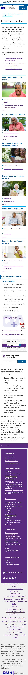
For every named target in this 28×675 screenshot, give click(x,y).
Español (5, 621)
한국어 (6, 624)
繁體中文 (13, 621)
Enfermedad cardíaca (9, 281)
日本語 (16, 635)
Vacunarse (8, 548)
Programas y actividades (12, 468)
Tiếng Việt (22, 621)
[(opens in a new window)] (7, 579)
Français (12, 629)
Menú (23, 8)
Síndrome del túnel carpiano (13, 506)
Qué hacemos (9, 459)
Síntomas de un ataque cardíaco (11, 136)
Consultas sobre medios (12, 564)
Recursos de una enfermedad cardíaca (15, 304)
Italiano (20, 632)
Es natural (8, 471)
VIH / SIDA (8, 510)
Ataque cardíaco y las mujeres (12, 287)
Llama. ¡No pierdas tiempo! (13, 473)
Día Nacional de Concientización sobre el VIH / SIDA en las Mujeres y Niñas (14, 482)
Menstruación (9, 512)
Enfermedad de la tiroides (13, 520)
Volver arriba (5, 445)
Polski (19, 629)
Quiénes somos (9, 453)
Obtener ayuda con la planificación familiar (11, 541)
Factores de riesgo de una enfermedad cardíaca (15, 291)
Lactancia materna (10, 504)
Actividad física (7, 198)
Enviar (21, 361)
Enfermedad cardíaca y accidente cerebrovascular (11, 277)
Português (11, 632)
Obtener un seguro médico (13, 538)
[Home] (8, 9)
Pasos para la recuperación (12, 209)
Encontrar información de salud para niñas (12, 550)
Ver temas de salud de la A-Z (11, 310)
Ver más (4, 110)
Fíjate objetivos (7, 234)
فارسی (23, 635)
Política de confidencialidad (15, 596)
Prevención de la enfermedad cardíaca (14, 296)
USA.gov (15, 606)
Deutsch (8, 635)
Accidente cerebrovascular (10, 307)
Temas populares (10, 499)
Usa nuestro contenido (15, 609)
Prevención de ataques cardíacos (11, 133)
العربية (9, 627)
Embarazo (8, 518)
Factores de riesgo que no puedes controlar (13, 169)
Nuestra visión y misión (12, 463)
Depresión (8, 508)
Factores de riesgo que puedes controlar (13, 165)
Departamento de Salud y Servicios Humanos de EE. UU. (13, 5)
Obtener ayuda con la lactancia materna (11, 533)
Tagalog (14, 624)
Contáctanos (9, 562)
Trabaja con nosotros (11, 461)
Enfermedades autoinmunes (13, 502)
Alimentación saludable (9, 201)
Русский (23, 624)
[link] (4, 572)
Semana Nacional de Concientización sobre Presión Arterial (11, 477)
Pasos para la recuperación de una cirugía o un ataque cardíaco (13, 300)
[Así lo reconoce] (14, 2)
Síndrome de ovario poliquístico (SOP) (11, 515)
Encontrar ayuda (10, 529)
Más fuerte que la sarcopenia (14, 490)
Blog (6, 560)
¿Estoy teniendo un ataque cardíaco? (13, 69)
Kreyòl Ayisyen (18, 627)
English (15, 637)
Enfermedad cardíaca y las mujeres (14, 284)
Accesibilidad (15, 594)
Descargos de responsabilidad (15, 599)
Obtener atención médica (12, 536)
